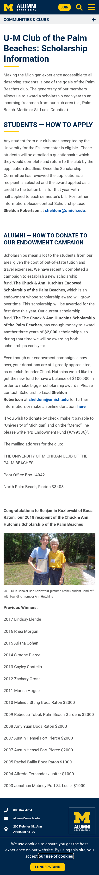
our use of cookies (56, 856)
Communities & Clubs (26, 19)
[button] (91, 7)
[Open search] (79, 7)
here (81, 406)
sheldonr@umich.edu (65, 210)
